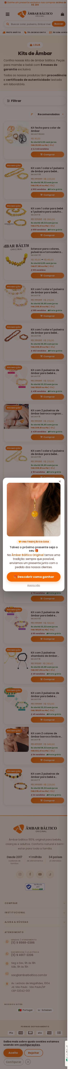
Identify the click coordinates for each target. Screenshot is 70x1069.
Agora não (33, 585)
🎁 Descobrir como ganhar (33, 577)
